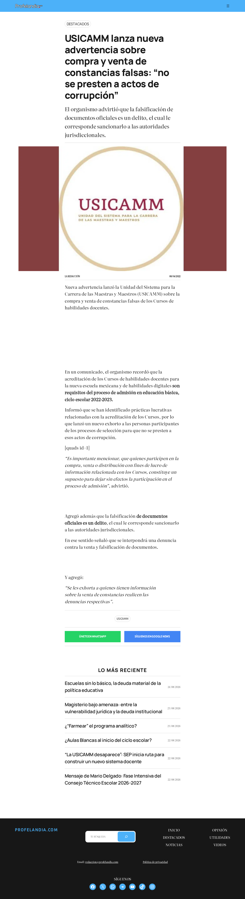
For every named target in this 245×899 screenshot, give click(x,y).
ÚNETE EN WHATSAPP (92, 636)
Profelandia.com (36, 830)
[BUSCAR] (126, 837)
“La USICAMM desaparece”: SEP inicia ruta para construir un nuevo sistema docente (114, 758)
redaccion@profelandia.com (101, 862)
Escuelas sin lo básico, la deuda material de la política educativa (113, 686)
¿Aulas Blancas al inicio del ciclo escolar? (108, 740)
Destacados (78, 23)
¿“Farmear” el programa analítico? (101, 726)
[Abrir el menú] (228, 6)
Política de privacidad (155, 862)
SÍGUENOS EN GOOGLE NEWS (152, 636)
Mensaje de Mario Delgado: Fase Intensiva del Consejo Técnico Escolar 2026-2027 (113, 779)
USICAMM (122, 619)
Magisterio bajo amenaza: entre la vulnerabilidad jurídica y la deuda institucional (113, 708)
